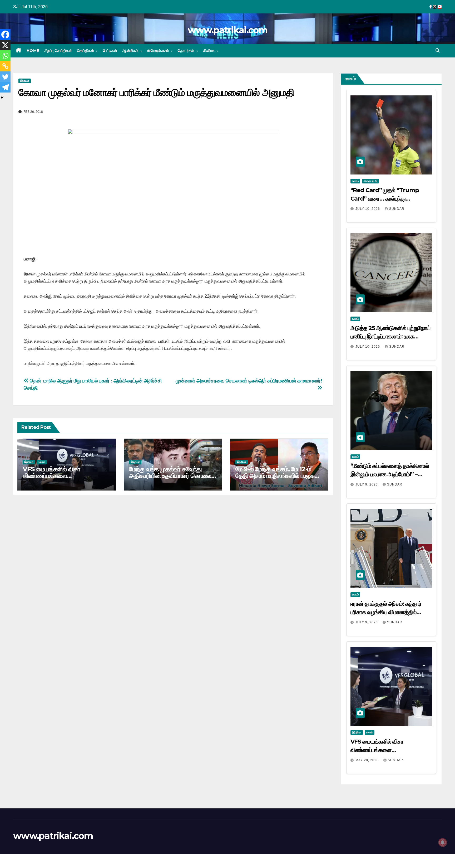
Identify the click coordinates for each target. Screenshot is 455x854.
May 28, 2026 (367, 760)
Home (33, 50)
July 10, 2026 (368, 209)
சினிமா (209, 50)
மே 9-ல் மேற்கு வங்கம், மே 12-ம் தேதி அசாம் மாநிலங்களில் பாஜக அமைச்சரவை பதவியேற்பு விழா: (274, 475)
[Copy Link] (5, 66)
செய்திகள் (86, 50)
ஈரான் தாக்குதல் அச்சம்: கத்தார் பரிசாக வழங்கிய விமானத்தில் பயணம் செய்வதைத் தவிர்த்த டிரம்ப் (389, 612)
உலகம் (41, 461)
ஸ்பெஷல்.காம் (158, 50)
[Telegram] (5, 87)
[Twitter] (5, 76)
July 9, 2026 (367, 484)
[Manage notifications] (442, 842)
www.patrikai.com (227, 30)
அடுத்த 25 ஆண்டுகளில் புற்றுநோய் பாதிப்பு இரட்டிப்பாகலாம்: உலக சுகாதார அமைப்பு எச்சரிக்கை (390, 336)
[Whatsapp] (5, 55)
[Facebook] (5, 34)
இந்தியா (24, 80)
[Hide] (2, 97)
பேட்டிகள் (110, 50)
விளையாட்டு (370, 180)
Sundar (396, 209)
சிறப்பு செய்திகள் (58, 50)
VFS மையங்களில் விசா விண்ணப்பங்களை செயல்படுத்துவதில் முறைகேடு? (61, 475)
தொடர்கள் (187, 50)
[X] (5, 45)
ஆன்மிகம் (131, 50)
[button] (438, 50)
